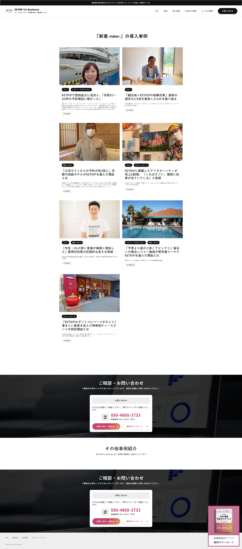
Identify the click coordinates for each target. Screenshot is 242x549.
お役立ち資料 (190, 11)
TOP (157, 11)
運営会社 (15, 538)
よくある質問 (207, 11)
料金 (166, 11)
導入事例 (176, 11)
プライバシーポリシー (39, 538)
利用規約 (25, 538)
